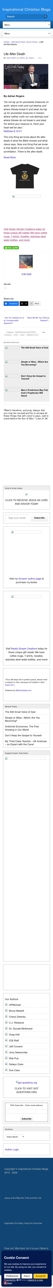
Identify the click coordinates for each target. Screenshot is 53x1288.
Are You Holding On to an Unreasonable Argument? (14, 320)
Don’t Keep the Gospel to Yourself (33, 377)
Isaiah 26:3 (10, 685)
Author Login (12, 1149)
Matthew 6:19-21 (13, 131)
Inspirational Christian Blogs (26, 9)
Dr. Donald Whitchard (20, 1028)
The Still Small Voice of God (34, 347)
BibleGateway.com (24, 690)
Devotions (8, 335)
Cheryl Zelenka (17, 1016)
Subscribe (39, 518)
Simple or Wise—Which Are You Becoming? (34, 363)
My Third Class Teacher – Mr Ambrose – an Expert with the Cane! (26, 742)
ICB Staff (11, 58)
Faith (15, 335)
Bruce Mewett (16, 1010)
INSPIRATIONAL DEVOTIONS (24, 42)
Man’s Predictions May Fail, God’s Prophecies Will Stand (34, 393)
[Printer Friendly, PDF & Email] (11, 247)
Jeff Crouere (16, 1046)
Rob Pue (14, 1058)
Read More (10, 157)
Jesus (22, 335)
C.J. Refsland (16, 1022)
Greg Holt (14, 1034)
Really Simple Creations (24, 648)
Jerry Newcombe (18, 1052)
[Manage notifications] (5, 1283)
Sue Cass (14, 1070)
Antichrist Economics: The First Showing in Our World (22, 728)
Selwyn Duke (16, 1064)
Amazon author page (29, 578)
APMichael (15, 1004)
